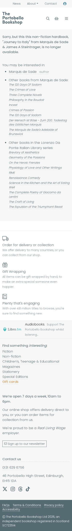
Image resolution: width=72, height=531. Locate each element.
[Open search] (48, 18)
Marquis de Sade (29, 71)
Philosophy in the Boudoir (26, 100)
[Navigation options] (66, 18)
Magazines (11, 366)
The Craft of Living (21, 202)
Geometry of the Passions (27, 157)
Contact (51, 4)
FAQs (6, 505)
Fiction (7, 351)
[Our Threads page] (20, 488)
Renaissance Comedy (24, 178)
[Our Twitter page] (4, 488)
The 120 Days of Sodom (25, 115)
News (17, 4)
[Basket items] (57, 18)
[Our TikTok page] (28, 488)
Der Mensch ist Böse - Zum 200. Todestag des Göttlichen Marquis (38, 122)
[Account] (65, 3)
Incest (13, 105)
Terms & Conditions (27, 505)
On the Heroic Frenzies (24, 163)
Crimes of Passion (21, 110)
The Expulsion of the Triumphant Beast (35, 207)
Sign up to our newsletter (26, 444)
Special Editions (15, 376)
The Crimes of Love (22, 90)
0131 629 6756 (13, 467)
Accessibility (11, 509)
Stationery (10, 371)
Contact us (11, 459)
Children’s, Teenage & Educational (30, 361)
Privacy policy (54, 505)
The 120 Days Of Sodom (25, 85)
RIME (12, 173)
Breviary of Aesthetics (24, 152)
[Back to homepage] (12, 18)
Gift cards (10, 381)
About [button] (31, 4)
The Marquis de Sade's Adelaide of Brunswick (33, 132)
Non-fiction (11, 356)
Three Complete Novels (25, 95)
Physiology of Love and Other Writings (35, 168)
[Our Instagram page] (13, 488)
